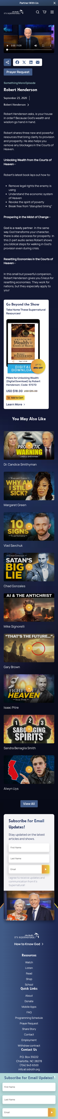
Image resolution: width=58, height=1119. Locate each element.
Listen (29, 968)
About (29, 995)
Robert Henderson (15, 105)
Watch (29, 962)
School (29, 984)
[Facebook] (17, 62)
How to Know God (27, 944)
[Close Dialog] (55, 1077)
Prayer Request (18, 72)
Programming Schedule (29, 1018)
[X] (24, 62)
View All (29, 804)
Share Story (29, 1029)
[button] (54, 3)
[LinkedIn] (31, 62)
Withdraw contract (29, 1045)
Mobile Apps (29, 1006)
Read (29, 973)
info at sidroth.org (29, 1069)
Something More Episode (19, 83)
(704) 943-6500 (29, 1065)
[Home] (14, 12)
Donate (29, 1001)
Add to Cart (17, 397)
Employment (29, 1040)
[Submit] (45, 869)
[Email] (38, 62)
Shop (29, 979)
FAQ (29, 1012)
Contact (29, 1034)
